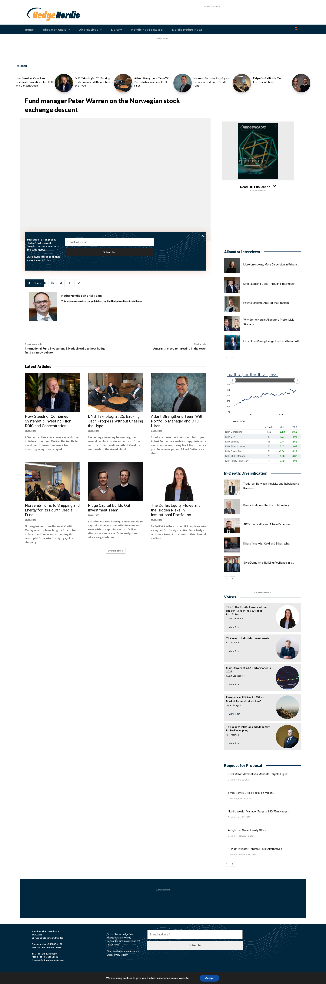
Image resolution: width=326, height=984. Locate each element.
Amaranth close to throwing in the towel (179, 348)
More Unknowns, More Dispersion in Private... (271, 264)
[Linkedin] (52, 283)
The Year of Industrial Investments (247, 638)
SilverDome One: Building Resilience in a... (268, 562)
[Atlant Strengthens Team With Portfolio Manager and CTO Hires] (182, 83)
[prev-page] (226, 357)
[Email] (78, 283)
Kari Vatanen (232, 642)
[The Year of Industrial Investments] (287, 648)
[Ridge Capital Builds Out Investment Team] (301, 83)
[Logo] (39, 14)
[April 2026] (258, 151)
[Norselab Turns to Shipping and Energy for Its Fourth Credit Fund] (242, 83)
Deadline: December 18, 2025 (242, 855)
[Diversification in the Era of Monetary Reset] (232, 506)
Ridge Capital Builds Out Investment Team (109, 507)
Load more (114, 550)
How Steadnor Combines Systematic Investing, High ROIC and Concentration (35, 82)
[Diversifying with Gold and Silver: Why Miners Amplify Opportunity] (232, 544)
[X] (61, 283)
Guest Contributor (235, 618)
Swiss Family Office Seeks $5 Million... (251, 792)
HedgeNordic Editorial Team (81, 295)
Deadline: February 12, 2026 (241, 836)
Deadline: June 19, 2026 (239, 798)
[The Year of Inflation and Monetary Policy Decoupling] (287, 736)
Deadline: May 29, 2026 (239, 817)
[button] (296, 29)
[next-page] (232, 357)
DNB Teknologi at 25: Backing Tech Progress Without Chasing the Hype (94, 82)
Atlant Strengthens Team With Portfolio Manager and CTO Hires (152, 82)
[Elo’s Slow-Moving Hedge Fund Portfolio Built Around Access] (232, 342)
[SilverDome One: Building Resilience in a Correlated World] (232, 564)
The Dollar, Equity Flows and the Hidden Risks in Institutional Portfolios (176, 510)
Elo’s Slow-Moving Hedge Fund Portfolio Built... (272, 341)
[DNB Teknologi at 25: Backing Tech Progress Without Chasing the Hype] (123, 83)
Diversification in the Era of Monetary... (267, 505)
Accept (209, 978)
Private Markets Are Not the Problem (266, 303)
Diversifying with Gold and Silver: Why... (267, 543)
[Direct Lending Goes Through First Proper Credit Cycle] (232, 285)
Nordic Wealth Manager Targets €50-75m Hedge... (258, 811)
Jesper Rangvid (233, 705)
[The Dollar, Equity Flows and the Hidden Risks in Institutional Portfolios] (178, 481)
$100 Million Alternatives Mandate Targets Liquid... (258, 774)
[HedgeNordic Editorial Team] (43, 306)
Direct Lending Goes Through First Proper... (269, 283)
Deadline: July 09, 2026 (239, 780)
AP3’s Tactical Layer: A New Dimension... (268, 524)
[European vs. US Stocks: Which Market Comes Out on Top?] (287, 707)
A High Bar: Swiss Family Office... (248, 830)
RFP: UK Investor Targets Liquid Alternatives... (256, 849)
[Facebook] (69, 283)
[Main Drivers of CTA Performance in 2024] (287, 677)
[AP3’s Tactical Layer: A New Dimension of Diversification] (232, 525)
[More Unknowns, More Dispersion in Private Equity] (232, 266)
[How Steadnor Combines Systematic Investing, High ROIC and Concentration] (64, 83)
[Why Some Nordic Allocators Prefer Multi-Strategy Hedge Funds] (232, 323)
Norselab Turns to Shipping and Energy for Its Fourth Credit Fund (212, 82)
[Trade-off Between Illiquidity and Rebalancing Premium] (232, 487)
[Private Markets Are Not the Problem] (232, 304)
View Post (234, 627)
